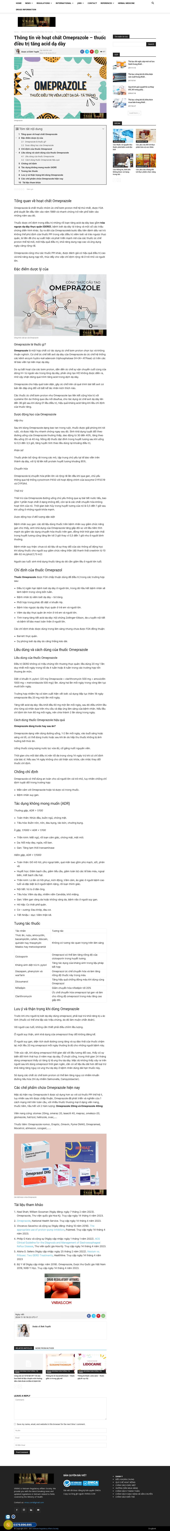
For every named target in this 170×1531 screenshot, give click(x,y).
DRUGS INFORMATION (26, 9)
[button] (153, 3)
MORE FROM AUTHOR (44, 1348)
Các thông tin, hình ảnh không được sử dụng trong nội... (121, 172)
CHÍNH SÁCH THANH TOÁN (128, 1491)
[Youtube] (38, 1510)
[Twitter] (87, 52)
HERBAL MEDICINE (126, 3)
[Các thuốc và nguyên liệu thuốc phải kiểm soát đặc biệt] (123, 136)
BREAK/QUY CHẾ (119, 141)
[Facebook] (82, 52)
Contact (92, 3)
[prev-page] (15, 1386)
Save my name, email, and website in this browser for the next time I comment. (51, 1424)
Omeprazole (61, 201)
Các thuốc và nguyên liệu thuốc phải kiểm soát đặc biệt (122, 147)
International (63, 3)
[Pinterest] (92, 52)
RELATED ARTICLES (24, 1348)
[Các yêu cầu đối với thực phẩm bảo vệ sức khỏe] (146, 136)
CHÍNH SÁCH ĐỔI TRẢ (125, 1497)
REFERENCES (106, 3)
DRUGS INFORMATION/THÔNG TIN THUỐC (37, 32)
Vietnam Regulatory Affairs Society (45, 1528)
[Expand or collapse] (103, 129)
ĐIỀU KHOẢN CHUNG (125, 1479)
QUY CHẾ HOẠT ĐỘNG (125, 1482)
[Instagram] (24, 1510)
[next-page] (20, 1386)
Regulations (43, 3)
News (28, 3)
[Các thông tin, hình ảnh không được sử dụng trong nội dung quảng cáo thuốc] (123, 160)
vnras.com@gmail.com (34, 1502)
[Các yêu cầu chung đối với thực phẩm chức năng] (146, 160)
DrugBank (152, 1528)
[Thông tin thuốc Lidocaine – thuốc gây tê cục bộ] (92, 1364)
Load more (133, 113)
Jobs (79, 3)
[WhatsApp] (97, 52)
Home (19, 3)
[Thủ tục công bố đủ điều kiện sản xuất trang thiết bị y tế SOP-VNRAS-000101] (119, 77)
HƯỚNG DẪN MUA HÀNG (127, 1488)
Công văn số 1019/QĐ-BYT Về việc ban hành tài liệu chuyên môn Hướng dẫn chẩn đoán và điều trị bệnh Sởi (28, 1378)
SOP (116, 55)
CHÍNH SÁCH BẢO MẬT (126, 1485)
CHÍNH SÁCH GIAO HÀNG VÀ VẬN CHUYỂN (134, 1494)
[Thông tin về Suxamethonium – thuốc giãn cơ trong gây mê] (60, 1364)
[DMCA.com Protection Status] (90, 1485)
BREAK (117, 123)
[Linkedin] (31, 1510)
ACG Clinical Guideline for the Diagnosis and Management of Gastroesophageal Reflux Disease (58, 1242)
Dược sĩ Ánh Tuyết (30, 51)
